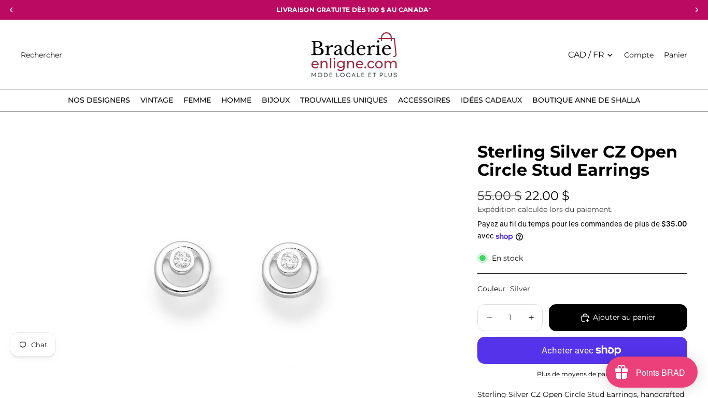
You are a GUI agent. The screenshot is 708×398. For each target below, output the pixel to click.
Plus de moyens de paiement (582, 374)
